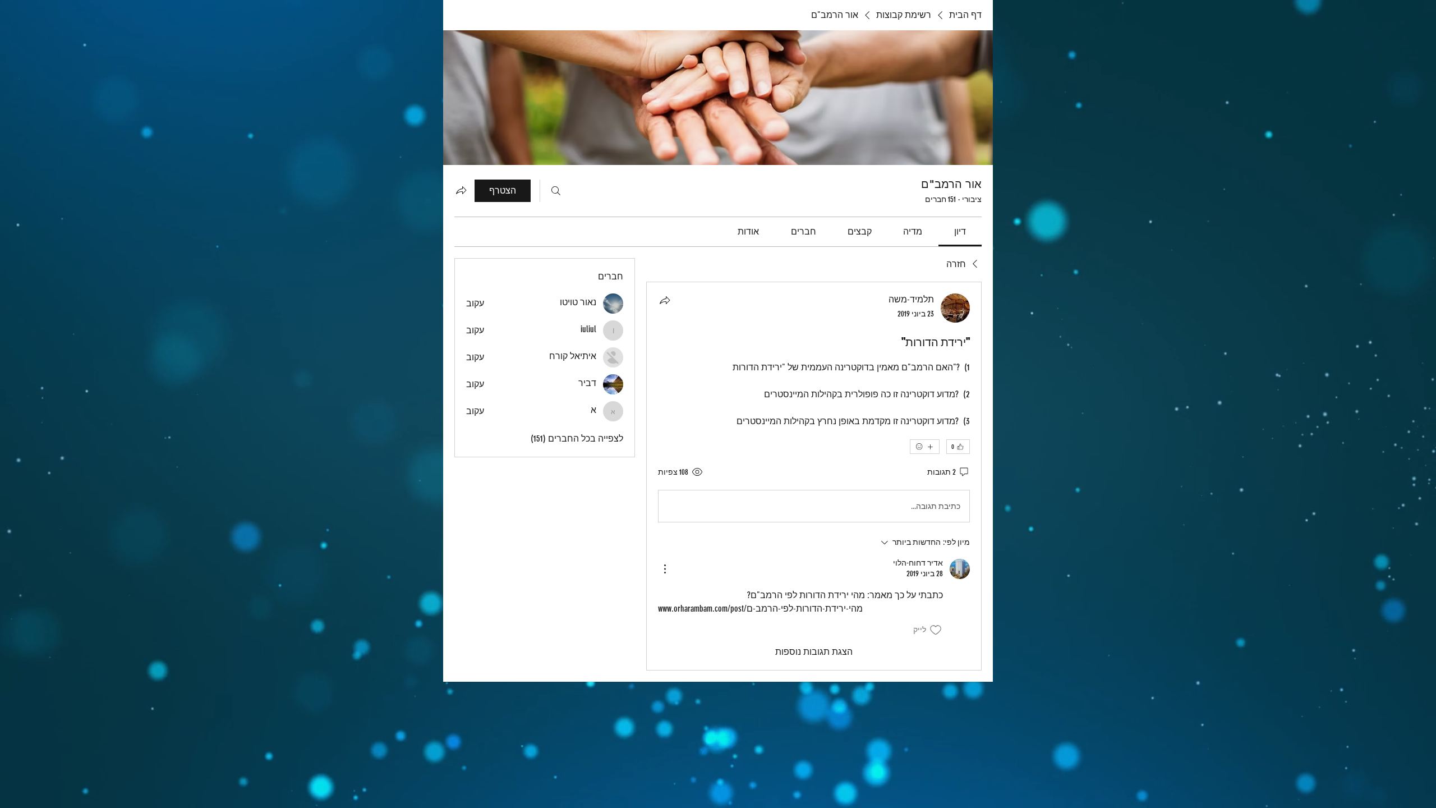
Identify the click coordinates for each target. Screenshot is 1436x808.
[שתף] (664, 300)
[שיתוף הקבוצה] (461, 190)
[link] (960, 231)
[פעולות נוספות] (664, 569)
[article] (814, 476)
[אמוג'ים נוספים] (925, 446)
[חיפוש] (556, 191)
